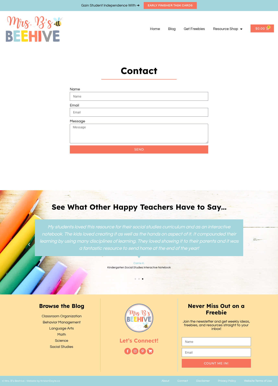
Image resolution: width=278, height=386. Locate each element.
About (165, 380)
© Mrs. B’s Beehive (13, 380)
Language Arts (61, 328)
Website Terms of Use (258, 380)
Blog (172, 29)
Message (77, 121)
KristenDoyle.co (50, 380)
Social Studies (61, 347)
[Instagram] (135, 351)
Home (155, 29)
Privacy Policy (227, 380)
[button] (29, 245)
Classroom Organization (62, 316)
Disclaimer (203, 380)
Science (61, 341)
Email (74, 105)
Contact (182, 380)
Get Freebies (194, 29)
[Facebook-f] (127, 351)
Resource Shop (225, 29)
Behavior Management (62, 322)
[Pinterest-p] (142, 351)
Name (75, 89)
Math (61, 334)
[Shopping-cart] (150, 351)
